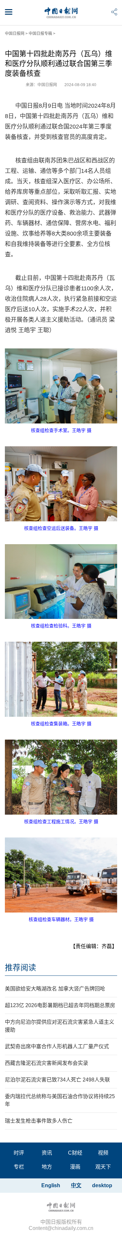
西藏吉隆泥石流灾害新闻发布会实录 (46, 1063)
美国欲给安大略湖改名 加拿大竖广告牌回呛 (55, 988)
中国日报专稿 (40, 33)
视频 (103, 1153)
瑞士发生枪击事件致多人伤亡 (39, 1121)
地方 (47, 1167)
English (50, 1185)
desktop (102, 1185)
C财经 (75, 1153)
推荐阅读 (20, 967)
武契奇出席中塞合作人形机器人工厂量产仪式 (57, 1046)
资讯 (47, 1153)
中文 (76, 1185)
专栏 (19, 1167)
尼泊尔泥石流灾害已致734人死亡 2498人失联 (57, 1079)
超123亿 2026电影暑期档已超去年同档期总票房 (60, 1005)
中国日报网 (14, 33)
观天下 (103, 1167)
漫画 (75, 1167)
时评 (19, 1153)
